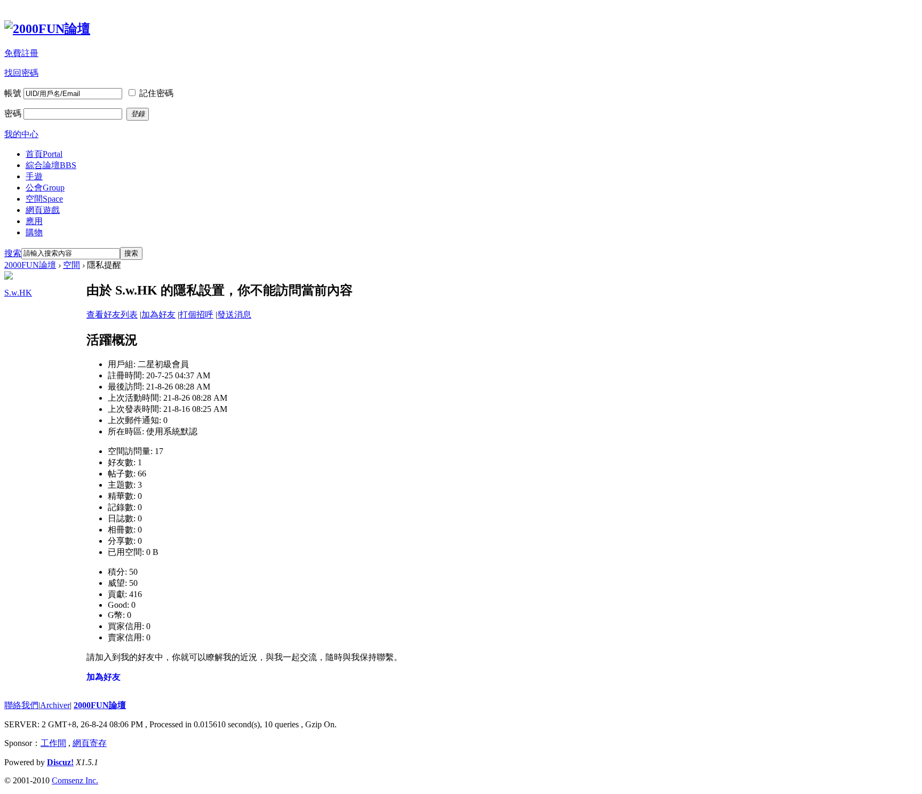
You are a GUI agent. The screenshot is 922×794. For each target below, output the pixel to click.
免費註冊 (21, 53)
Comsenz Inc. (75, 780)
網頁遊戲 (43, 210)
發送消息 (234, 314)
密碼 (12, 113)
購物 (34, 232)
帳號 (12, 93)
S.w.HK (18, 292)
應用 (34, 221)
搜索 (12, 253)
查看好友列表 (112, 314)
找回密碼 (21, 72)
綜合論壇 (51, 165)
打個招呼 (196, 314)
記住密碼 (156, 93)
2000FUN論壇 (30, 264)
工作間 (53, 743)
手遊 (34, 176)
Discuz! (60, 762)
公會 (45, 187)
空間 (44, 198)
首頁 (44, 153)
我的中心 (21, 134)
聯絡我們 (21, 705)
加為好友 (158, 314)
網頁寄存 (90, 743)
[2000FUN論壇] (47, 29)
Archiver (55, 705)
